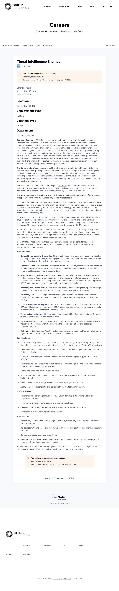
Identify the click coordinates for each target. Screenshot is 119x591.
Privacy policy (54, 503)
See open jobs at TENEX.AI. (33, 77)
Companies (64, 6)
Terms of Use (67, 578)
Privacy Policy (57, 578)
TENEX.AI (40, 140)
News (79, 6)
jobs (27, 45)
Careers (9, 555)
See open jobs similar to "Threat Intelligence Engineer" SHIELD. (47, 80)
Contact (27, 555)
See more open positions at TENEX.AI (59, 478)
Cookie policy (65, 503)
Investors (107, 6)
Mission (47, 6)
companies (10, 45)
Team (92, 6)
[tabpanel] (59, 294)
